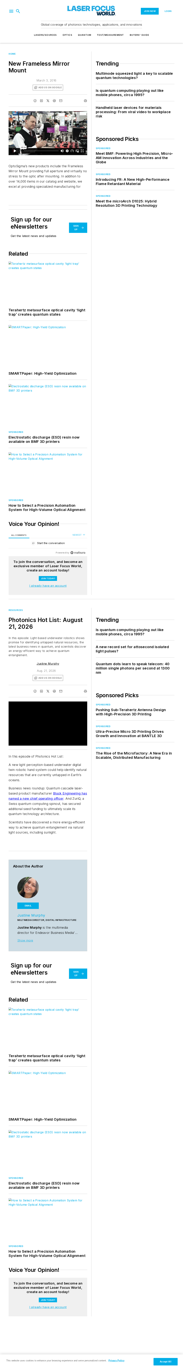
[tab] (19, 535)
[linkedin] (41, 100)
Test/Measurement (110, 35)
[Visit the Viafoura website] (77, 552)
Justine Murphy (48, 663)
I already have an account (48, 585)
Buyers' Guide (139, 35)
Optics (67, 35)
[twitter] (48, 100)
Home (12, 53)
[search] (18, 11)
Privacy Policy (116, 1360)
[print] (85, 100)
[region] (48, 544)
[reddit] (54, 100)
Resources (16, 610)
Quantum (84, 35)
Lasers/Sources (45, 35)
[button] (11, 11)
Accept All (165, 1361)
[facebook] (35, 100)
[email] (61, 100)
